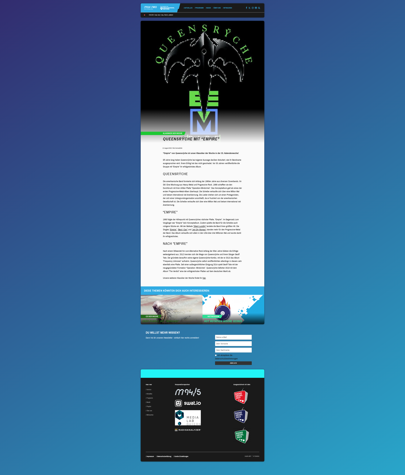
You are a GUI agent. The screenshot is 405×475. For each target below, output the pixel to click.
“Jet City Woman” (199, 229)
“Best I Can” (183, 229)
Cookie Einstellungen (181, 456)
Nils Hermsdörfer (177, 148)
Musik (208, 8)
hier (204, 278)
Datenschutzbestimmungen (226, 358)
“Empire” (173, 229)
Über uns (217, 8)
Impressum (150, 456)
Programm (199, 8)
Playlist (149, 406)
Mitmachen (228, 8)
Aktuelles (188, 8)
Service (149, 389)
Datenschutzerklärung (164, 456)
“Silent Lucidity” (199, 226)
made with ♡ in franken (252, 456)
